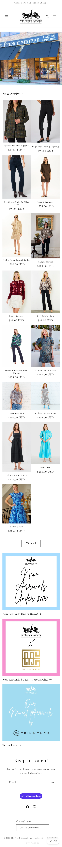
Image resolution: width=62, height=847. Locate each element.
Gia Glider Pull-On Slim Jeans (16, 203)
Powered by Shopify (35, 838)
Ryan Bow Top (16, 413)
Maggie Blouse (45, 262)
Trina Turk (10, 745)
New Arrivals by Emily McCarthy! (25, 680)
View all (31, 543)
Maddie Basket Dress (45, 413)
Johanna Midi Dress (16, 475)
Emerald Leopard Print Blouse (16, 372)
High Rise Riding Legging (45, 147)
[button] (6, 16)
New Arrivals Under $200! (20, 614)
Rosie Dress (45, 467)
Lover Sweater (16, 316)
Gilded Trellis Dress (45, 370)
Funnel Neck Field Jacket (16, 146)
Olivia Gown (16, 526)
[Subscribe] (52, 782)
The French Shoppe (19, 838)
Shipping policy (32, 843)
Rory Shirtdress (45, 202)
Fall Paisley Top (45, 316)
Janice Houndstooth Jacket (16, 260)
